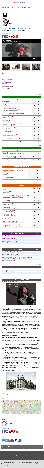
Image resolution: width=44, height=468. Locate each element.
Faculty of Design (5, 270)
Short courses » (5, 83)
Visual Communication (6, 128)
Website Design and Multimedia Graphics (9, 215)
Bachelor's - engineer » (6, 78)
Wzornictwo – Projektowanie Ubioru (8, 242)
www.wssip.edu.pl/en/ (7, 33)
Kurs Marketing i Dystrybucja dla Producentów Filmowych (13, 258)
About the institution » (6, 88)
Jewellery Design (5, 120)
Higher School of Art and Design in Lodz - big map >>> (21, 415)
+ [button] (3, 401)
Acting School (4, 101)
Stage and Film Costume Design (8, 127)
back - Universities (8, 446)
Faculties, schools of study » (7, 85)
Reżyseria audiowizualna (7, 177)
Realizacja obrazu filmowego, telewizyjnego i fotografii (12, 170)
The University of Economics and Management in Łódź (12, 281)
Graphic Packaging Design (7, 117)
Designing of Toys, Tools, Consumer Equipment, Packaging (13, 113)
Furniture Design (5, 139)
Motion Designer (5, 121)
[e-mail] (9, 441)
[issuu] (17, 37)
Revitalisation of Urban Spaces (8, 238)
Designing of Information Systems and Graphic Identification (13, 197)
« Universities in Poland (25, 7)
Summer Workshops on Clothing (8, 255)
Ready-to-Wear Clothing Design (8, 124)
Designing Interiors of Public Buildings (9, 134)
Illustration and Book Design (7, 118)
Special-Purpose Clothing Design (8, 125)
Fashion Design (5, 114)
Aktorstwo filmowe (6, 102)
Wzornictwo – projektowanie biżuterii (9, 241)
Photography (5, 174)
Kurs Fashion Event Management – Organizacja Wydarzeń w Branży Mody (16, 257)
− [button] (3, 403)
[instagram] (10, 37)
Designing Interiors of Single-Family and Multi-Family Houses (13, 222)
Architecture (4, 152)
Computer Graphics (6, 106)
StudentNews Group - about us (22, 455)
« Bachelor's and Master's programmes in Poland (11, 7)
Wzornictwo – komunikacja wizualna (9, 239)
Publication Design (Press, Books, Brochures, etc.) (11, 208)
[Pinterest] (13, 37)
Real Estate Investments (6, 236)
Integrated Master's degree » (7, 79)
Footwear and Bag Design (7, 116)
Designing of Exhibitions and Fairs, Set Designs (11, 138)
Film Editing (5, 173)
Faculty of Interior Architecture (7, 273)
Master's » (4, 80)
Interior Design (4, 132)
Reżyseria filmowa (6, 178)
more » (37, 233)
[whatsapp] (6, 441)
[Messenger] (3, 441)
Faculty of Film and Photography (8, 271)
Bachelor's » (4, 76)
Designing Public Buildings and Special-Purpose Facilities (12, 153)
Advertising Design (6, 105)
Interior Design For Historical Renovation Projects (11, 141)
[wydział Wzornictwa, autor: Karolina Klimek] (16, 67)
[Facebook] (12, 441)
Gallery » (3, 89)
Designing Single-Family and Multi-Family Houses (11, 156)
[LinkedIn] (19, 441)
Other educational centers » (7, 86)
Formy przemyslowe (6, 131)
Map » (3, 427)
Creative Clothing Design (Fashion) (8, 108)
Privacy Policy (39, 463)
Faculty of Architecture (6, 268)
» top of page (38, 94)
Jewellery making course (6, 252)
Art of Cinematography (6, 171)
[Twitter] (16, 441)
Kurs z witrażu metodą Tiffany (7, 260)
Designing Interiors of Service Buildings (9, 135)
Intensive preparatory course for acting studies (10, 251)
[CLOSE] (39, 465)
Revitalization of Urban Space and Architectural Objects (12, 157)
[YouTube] (6, 37)
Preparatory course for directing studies (9, 254)
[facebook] (3, 37)
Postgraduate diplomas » (7, 82)
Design (3, 104)
